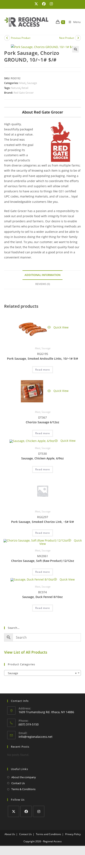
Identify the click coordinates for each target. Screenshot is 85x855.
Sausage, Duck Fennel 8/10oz (42, 597)
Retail (24, 88)
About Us (10, 834)
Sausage (32, 83)
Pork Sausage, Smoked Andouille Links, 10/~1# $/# (42, 358)
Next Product (66, 38)
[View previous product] (7, 38)
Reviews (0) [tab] (42, 284)
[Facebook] (26, 811)
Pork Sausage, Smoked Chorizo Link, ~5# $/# (42, 522)
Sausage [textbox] (41, 673)
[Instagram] (38, 811)
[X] (13, 811)
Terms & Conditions (23, 789)
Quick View (60, 327)
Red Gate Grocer (24, 92)
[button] (75, 49)
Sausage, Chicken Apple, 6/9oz (42, 458)
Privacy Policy (73, 834)
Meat (22, 83)
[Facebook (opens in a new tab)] (44, 4)
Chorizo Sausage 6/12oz (42, 422)
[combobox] (42, 673)
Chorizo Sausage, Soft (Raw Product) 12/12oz (42, 561)
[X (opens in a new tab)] (36, 4)
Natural (15, 88)
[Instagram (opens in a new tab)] (50, 4)
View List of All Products (25, 652)
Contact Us (18, 783)
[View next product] (78, 38)
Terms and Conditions (48, 834)
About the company (23, 777)
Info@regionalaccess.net (35, 737)
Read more (42, 369)
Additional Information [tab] (42, 275)
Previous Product (20, 38)
